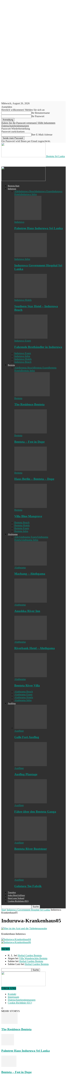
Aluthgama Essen (28, 537)
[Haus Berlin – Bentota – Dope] (30, 470)
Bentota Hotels (22, 525)
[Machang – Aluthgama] (30, 564)
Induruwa (12, 188)
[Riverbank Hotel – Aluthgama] (30, 639)
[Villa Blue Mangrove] (30, 507)
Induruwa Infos (29, 194)
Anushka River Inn (27, 611)
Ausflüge (12, 703)
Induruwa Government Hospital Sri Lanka (28, 909)
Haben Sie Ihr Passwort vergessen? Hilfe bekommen (28, 122)
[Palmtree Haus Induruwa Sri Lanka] (27, 219)
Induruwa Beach (27, 191)
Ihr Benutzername (40, 112)
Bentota (11, 365)
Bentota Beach (26, 367)
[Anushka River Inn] (30, 601)
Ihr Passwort (37, 116)
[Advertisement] (27, 162)
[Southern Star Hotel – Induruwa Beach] (30, 297)
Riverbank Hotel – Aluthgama (34, 648)
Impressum (13, 997)
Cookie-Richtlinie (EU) (18, 901)
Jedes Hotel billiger (16, 895)
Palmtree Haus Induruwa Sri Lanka (38, 228)
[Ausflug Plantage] (30, 765)
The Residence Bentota (29, 404)
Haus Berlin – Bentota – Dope (34, 479)
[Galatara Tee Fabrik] (30, 877)
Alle (16, 191)
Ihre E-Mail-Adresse (41, 134)
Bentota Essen (41, 367)
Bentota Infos (28, 370)
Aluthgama (13, 534)
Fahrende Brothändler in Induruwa (38, 347)
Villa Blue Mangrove (28, 516)
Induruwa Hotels (23, 300)
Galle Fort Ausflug (26, 737)
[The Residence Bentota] (32, 395)
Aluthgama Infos (29, 539)
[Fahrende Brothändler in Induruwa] (30, 337)
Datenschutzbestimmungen (15, 125)
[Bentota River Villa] (30, 676)
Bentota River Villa (27, 685)
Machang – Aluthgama (29, 573)
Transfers (12, 892)
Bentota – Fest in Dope (29, 441)
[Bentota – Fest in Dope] (30, 432)
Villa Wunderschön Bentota (33, 958)
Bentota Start (13, 186)
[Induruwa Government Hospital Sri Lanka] (30, 256)
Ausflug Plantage (25, 774)
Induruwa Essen (44, 191)
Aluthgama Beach (23, 691)
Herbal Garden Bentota (30, 955)
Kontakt (12, 994)
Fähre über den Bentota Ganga (35, 811)
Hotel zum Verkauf (16, 898)
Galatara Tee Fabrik (28, 886)
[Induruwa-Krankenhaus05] (24, 928)
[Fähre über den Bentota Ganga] (30, 802)
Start (3, 909)
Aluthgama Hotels (23, 697)
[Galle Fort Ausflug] (30, 728)
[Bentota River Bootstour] (30, 839)
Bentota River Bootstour (30, 848)
